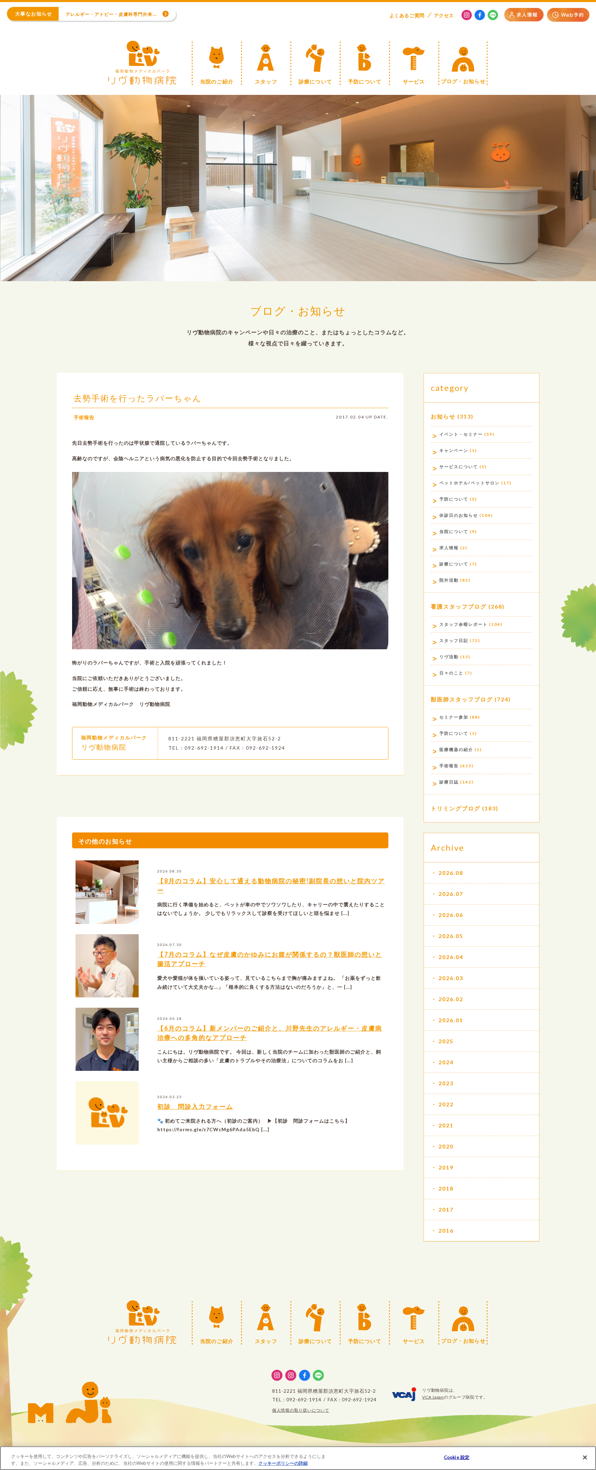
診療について (453, 563)
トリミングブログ (455, 808)
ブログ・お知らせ (298, 310)
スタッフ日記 (453, 640)
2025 (446, 1041)
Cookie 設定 (456, 1457)
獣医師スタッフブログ (462, 699)
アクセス (444, 15)
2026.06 (450, 914)
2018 (446, 1188)
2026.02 (450, 999)
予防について (453, 499)
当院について (453, 531)
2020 (446, 1146)
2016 (446, 1230)
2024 (446, 1062)
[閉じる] (585, 1457)
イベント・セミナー (461, 434)
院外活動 (449, 580)
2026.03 (450, 978)
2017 (446, 1209)
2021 (446, 1125)
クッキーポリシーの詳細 (283, 1463)
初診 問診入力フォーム (195, 1106)
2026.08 (450, 872)
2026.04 (450, 957)
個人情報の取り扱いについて (300, 1410)
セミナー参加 (453, 717)
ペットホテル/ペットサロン (469, 482)
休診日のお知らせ (458, 515)
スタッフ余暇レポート (463, 624)
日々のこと (451, 672)
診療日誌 (449, 782)
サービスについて (458, 466)
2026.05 (450, 936)
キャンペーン (453, 450)
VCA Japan (433, 1397)
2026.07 (450, 893)
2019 (446, 1167)
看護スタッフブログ (459, 606)
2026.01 (450, 1020)
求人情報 (449, 547)
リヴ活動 (449, 656)
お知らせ (443, 416)
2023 (446, 1083)
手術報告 (84, 417)
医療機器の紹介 (456, 749)
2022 (446, 1104)
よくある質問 (407, 15)
